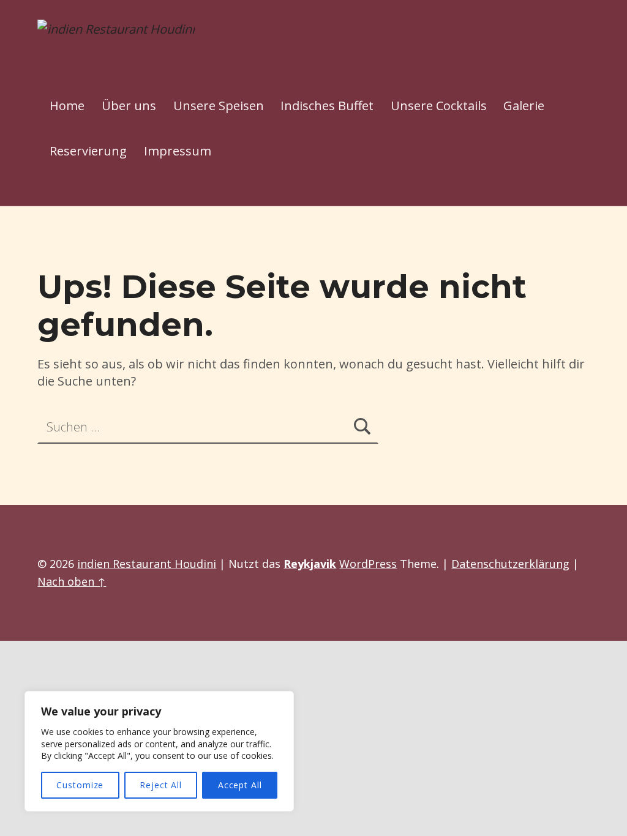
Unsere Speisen (218, 105)
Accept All (240, 785)
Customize (79, 785)
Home (67, 105)
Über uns (129, 105)
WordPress (368, 563)
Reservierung (88, 151)
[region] (159, 751)
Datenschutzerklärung (510, 563)
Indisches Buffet (327, 105)
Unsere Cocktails (439, 105)
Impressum (177, 151)
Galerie (523, 105)
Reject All (161, 785)
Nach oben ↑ (71, 581)
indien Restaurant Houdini (146, 563)
